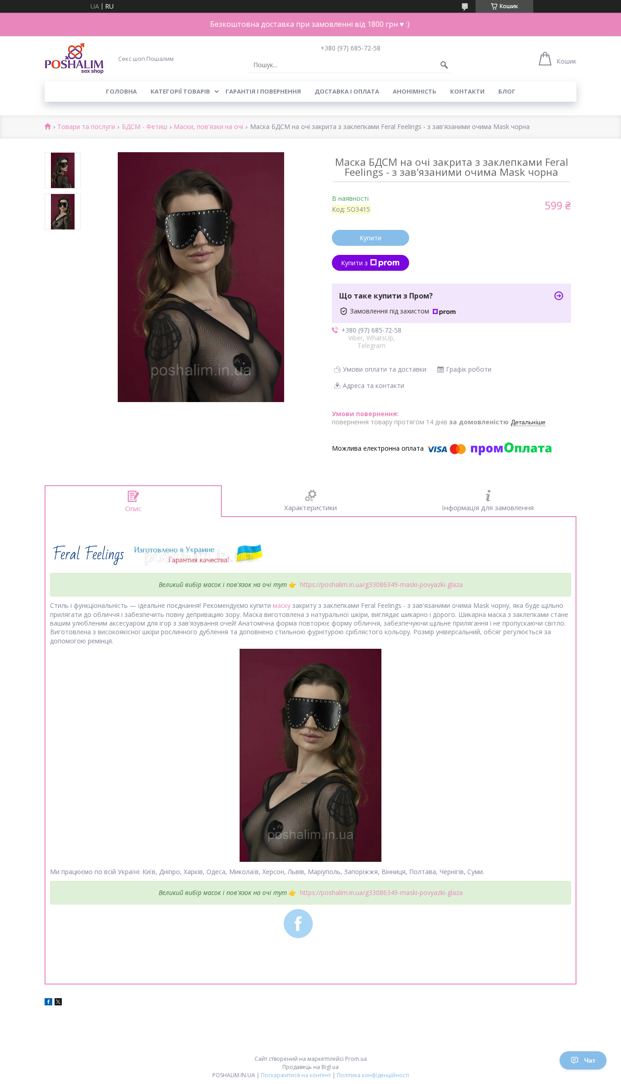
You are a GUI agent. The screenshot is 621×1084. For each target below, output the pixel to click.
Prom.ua (356, 1059)
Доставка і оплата (347, 91)
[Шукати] (444, 65)
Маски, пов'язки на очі (208, 127)
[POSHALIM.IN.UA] (74, 58)
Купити (370, 238)
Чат (590, 1060)
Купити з (354, 263)
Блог (507, 91)
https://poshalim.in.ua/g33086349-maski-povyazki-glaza (381, 584)
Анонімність (414, 91)
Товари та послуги (86, 127)
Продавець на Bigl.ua (310, 1067)
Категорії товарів (180, 91)
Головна (121, 91)
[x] (58, 1003)
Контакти (467, 91)
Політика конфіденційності (373, 1075)
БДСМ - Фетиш (144, 127)
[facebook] (48, 1003)
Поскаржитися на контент (296, 1075)
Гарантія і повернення (263, 91)
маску (281, 605)
